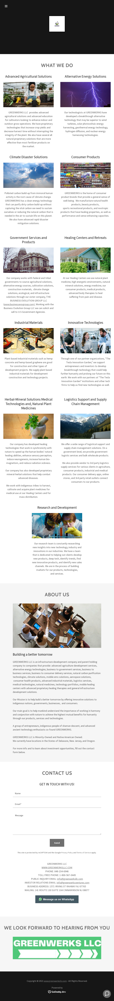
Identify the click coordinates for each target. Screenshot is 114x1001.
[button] (6, 6)
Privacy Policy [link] (67, 852)
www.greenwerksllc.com (55, 981)
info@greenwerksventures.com (73, 882)
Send (57, 842)
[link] (57, 23)
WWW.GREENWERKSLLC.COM (57, 867)
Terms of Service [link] (84, 852)
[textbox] (57, 793)
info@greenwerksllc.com (70, 878)
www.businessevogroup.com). (19, 304)
